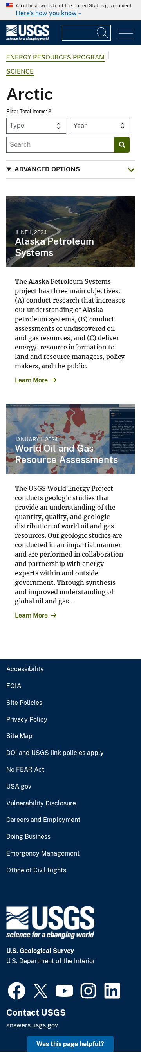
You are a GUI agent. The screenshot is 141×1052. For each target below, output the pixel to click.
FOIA (13, 686)
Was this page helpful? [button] (70, 1044)
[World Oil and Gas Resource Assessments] (70, 439)
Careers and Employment (43, 819)
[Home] (27, 38)
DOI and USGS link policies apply (55, 753)
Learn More (31, 380)
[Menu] (126, 33)
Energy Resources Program (55, 57)
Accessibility (25, 669)
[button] (70, 169)
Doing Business (28, 836)
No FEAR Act (25, 769)
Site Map (19, 736)
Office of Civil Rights (36, 870)
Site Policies (24, 702)
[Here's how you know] (70, 10)
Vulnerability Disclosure (41, 803)
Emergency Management (43, 853)
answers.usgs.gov (32, 1025)
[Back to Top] (112, 1023)
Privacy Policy (26, 719)
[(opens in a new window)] (16, 989)
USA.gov (18, 786)
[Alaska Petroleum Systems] (70, 231)
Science (20, 71)
